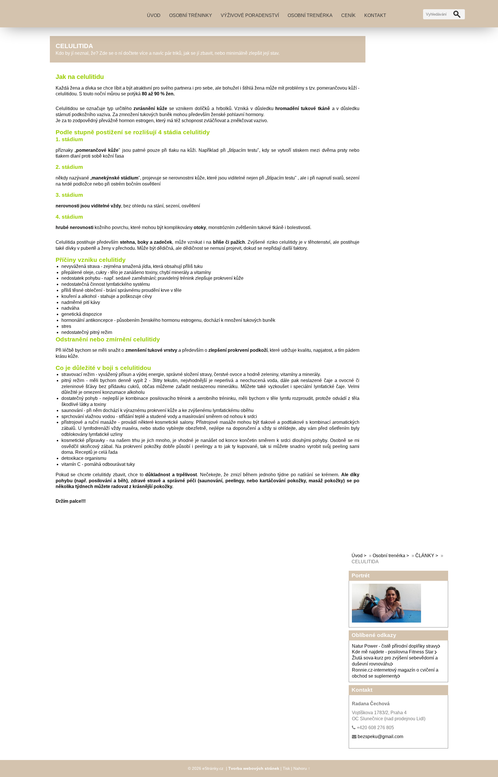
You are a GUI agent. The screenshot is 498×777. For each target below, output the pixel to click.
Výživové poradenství (250, 15)
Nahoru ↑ (301, 768)
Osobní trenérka (310, 15)
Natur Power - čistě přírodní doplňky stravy (395, 646)
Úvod (154, 15)
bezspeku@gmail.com (380, 736)
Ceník (348, 15)
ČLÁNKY (424, 555)
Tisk (286, 768)
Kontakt (375, 15)
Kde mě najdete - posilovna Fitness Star (393, 651)
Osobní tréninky (190, 15)
